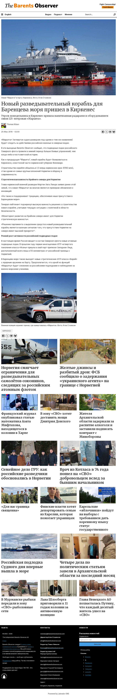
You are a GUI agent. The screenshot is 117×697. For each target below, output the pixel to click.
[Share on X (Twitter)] (106, 131)
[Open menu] (2, 14)
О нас (4, 641)
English (8, 14)
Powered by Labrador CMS (58, 694)
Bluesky (87, 657)
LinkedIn (88, 672)
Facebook (88, 663)
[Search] (115, 14)
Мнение (68, 14)
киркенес (7, 331)
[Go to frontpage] (32, 6)
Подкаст (58, 14)
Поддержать (7, 661)
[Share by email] (110, 131)
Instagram (88, 666)
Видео (48, 14)
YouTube (88, 675)
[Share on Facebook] (103, 131)
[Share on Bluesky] (114, 131)
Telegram (88, 669)
